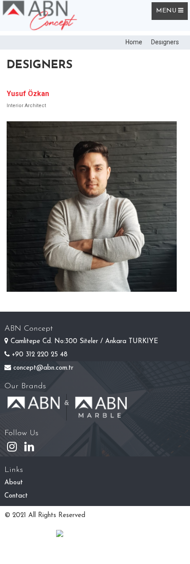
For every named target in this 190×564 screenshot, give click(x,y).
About (13, 482)
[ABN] (33, 399)
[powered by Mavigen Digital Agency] (95, 535)
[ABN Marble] (100, 399)
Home (133, 42)
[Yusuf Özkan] (92, 206)
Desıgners (165, 42)
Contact (16, 496)
